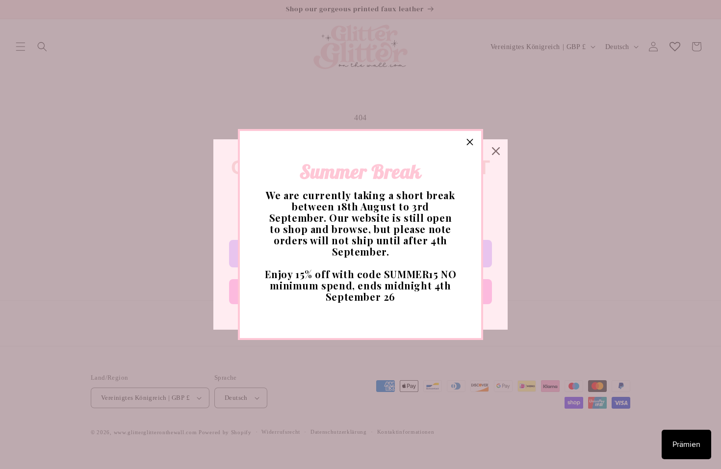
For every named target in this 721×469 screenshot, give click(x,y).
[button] (470, 142)
